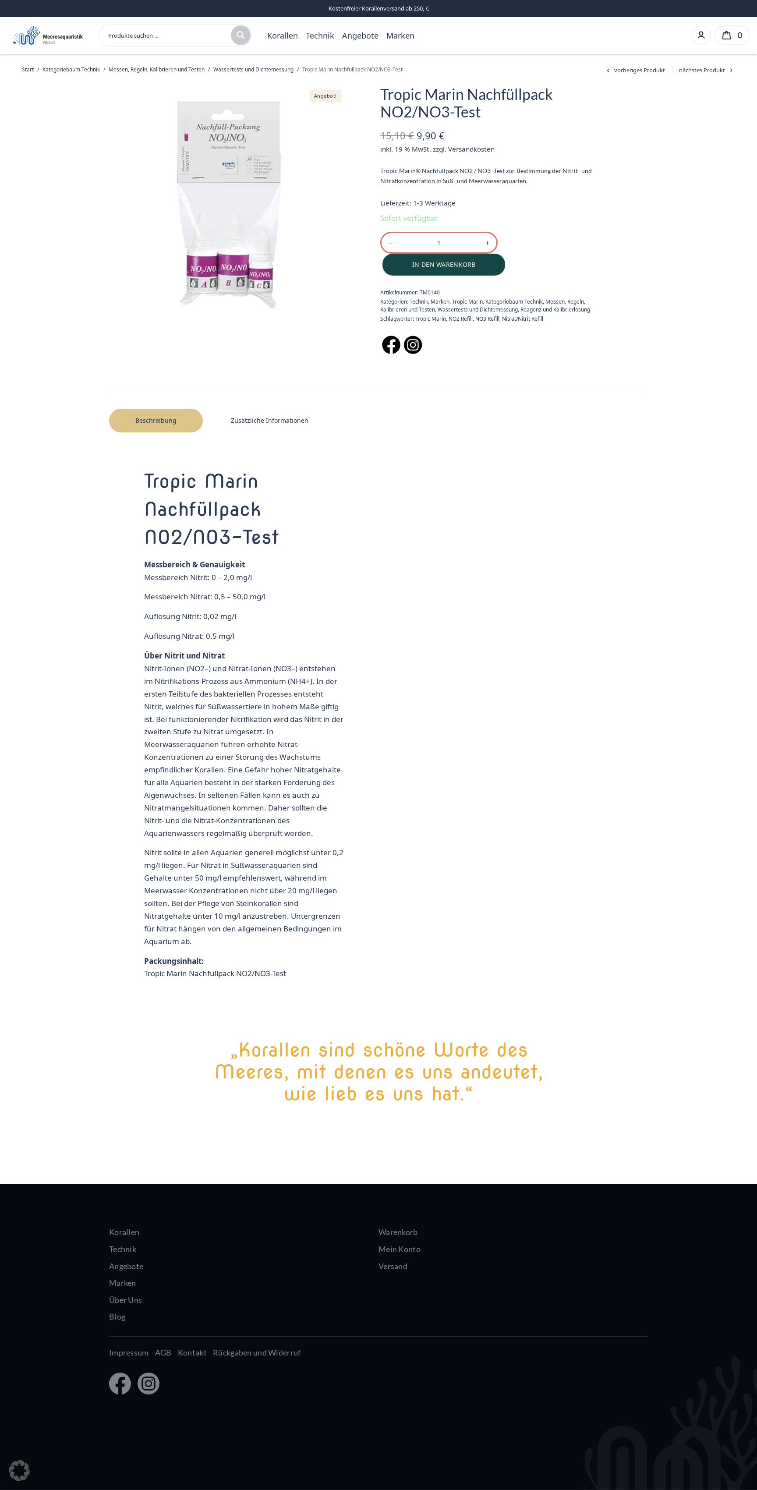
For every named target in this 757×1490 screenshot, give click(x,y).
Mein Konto (399, 1249)
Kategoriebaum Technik (71, 69)
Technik (320, 35)
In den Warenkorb (443, 264)
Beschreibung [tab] (156, 420)
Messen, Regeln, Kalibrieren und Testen (157, 69)
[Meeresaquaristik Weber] (47, 34)
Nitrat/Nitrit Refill (522, 318)
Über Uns (125, 1300)
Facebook (119, 1384)
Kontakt (192, 1352)
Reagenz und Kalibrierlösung (555, 309)
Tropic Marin (467, 301)
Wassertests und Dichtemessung (253, 69)
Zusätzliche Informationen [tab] (269, 420)
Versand (392, 1266)
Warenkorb (398, 1232)
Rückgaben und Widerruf (257, 1352)
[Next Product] (707, 70)
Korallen (282, 35)
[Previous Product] (634, 70)
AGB (163, 1352)
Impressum (129, 1352)
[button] (19, 1470)
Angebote (360, 35)
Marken (400, 35)
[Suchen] (241, 35)
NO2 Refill (461, 318)
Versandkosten (471, 149)
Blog (117, 1316)
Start (28, 69)
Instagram (147, 1384)
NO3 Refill (487, 318)
